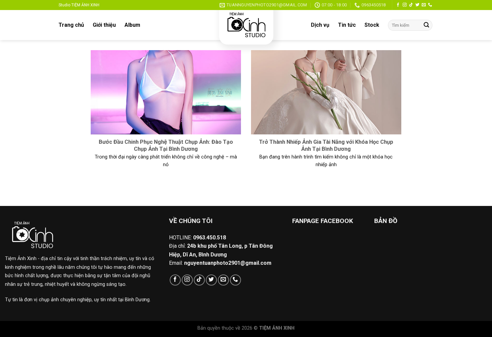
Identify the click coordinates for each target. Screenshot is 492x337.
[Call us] (430, 5)
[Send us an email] (424, 5)
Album (132, 25)
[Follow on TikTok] (411, 5)
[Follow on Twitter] (417, 5)
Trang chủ (71, 25)
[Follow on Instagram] (405, 5)
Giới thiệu (104, 25)
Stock (371, 25)
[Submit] (426, 25)
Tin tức (347, 25)
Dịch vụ (320, 25)
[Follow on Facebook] (398, 5)
